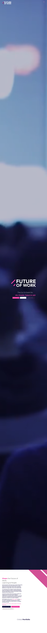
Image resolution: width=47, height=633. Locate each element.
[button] (44, 2)
